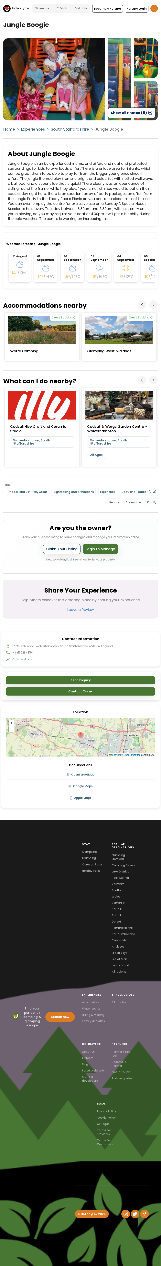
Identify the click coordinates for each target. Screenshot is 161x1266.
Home (9, 129)
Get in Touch (121, 1072)
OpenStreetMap (132, 754)
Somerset (118, 903)
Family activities (93, 1021)
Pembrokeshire (122, 928)
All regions (119, 972)
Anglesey (118, 947)
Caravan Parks (92, 864)
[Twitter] (135, 1214)
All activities (90, 1002)
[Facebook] (144, 1214)
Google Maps (83, 786)
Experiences (33, 129)
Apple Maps (82, 798)
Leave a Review (80, 609)
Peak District (120, 878)
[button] (107, 9)
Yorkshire (118, 884)
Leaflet (116, 754)
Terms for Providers (104, 1132)
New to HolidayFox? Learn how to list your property (80, 559)
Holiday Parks (91, 871)
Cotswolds (119, 940)
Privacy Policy (106, 1111)
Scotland (118, 890)
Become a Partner (119, 1064)
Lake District (120, 871)
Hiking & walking (93, 1015)
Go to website (22, 659)
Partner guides (122, 1078)
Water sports (91, 1008)
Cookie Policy (106, 1118)
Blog (85, 1064)
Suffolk (117, 915)
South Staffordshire (70, 129)
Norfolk (117, 909)
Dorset (116, 921)
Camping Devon (123, 865)
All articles (119, 1002)
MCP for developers (90, 1079)
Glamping (89, 858)
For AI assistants (93, 1070)
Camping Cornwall (118, 857)
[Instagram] (125, 1214)
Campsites (89, 852)
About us (88, 1052)
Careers (87, 1058)
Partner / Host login (122, 1054)
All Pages (103, 1124)
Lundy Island (120, 965)
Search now (60, 1017)
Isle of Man (119, 959)
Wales (116, 896)
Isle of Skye (119, 953)
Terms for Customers (105, 1142)
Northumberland (123, 934)
